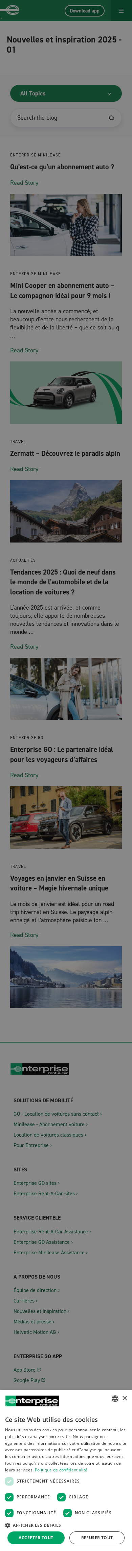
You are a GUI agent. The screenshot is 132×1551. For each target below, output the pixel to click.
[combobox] (115, 1398)
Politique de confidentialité (61, 1470)
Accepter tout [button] (36, 1538)
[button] (66, 1525)
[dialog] (66, 1470)
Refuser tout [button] (97, 1538)
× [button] (124, 1398)
